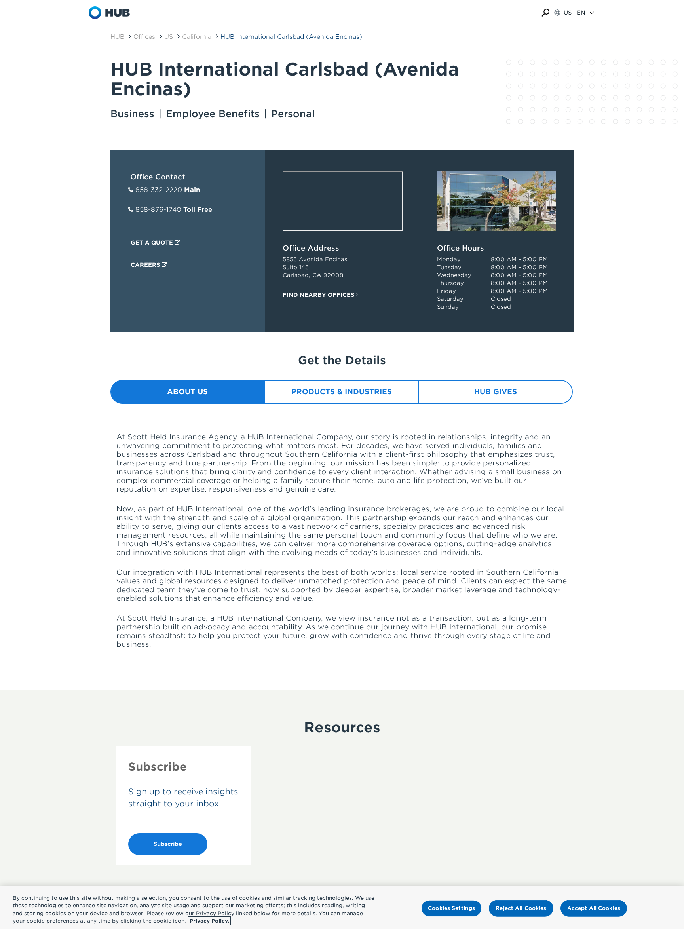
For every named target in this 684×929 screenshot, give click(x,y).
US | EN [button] (574, 12)
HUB (117, 36)
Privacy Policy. (209, 921)
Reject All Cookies (521, 908)
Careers (146, 265)
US (168, 36)
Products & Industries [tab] (341, 392)
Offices (144, 36)
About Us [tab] (187, 392)
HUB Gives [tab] (495, 392)
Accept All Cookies (593, 908)
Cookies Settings (451, 908)
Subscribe (168, 844)
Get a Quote (153, 242)
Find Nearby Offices (319, 295)
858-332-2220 (158, 190)
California (196, 36)
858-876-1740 (158, 209)
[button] (545, 13)
